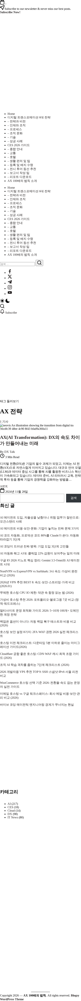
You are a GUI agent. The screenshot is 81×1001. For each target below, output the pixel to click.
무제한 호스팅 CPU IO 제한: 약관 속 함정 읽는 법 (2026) (37, 592)
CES (10, 807)
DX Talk (9, 451)
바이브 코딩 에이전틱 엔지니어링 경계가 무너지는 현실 (37, 704)
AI (9, 803)
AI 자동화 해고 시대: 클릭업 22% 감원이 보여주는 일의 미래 (39, 553)
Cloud (11, 810)
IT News (13, 817)
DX (10, 814)
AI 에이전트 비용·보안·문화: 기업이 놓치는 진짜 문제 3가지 (39, 528)
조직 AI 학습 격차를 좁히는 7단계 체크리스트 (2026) (34, 664)
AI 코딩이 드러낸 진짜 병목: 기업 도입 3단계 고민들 (34, 546)
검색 (74, 497)
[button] (40, 301)
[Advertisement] (40, 356)
